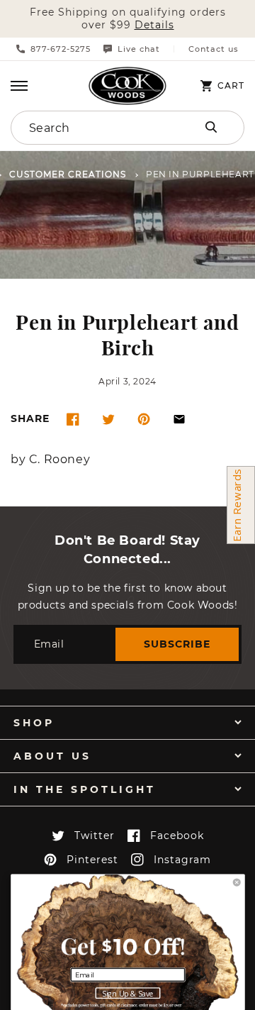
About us (52, 756)
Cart (230, 85)
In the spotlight (84, 789)
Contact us (213, 49)
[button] (19, 85)
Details (154, 25)
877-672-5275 (60, 49)
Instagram (182, 859)
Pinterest (92, 859)
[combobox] (93, 127)
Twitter (94, 835)
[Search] (211, 127)
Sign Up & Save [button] (128, 994)
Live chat (139, 49)
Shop (34, 723)
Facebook (177, 835)
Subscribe (177, 644)
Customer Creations (67, 174)
